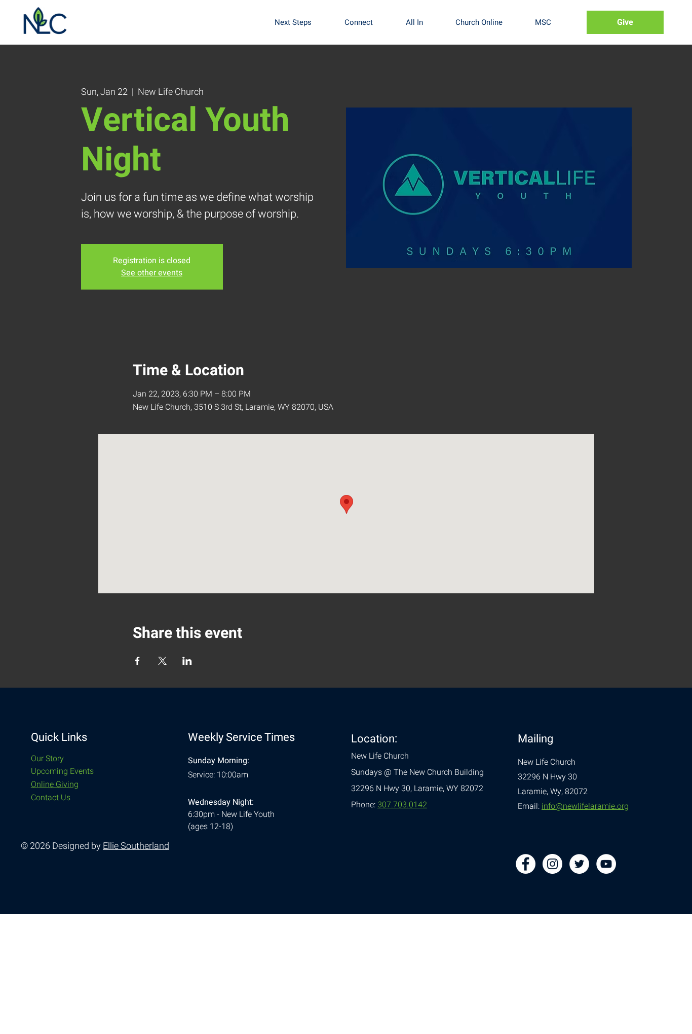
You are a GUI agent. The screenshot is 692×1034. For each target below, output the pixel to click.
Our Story (47, 759)
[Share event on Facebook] (137, 661)
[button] (301, 22)
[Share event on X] (162, 661)
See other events (151, 273)
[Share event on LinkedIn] (187, 661)
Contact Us (50, 798)
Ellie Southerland (136, 846)
